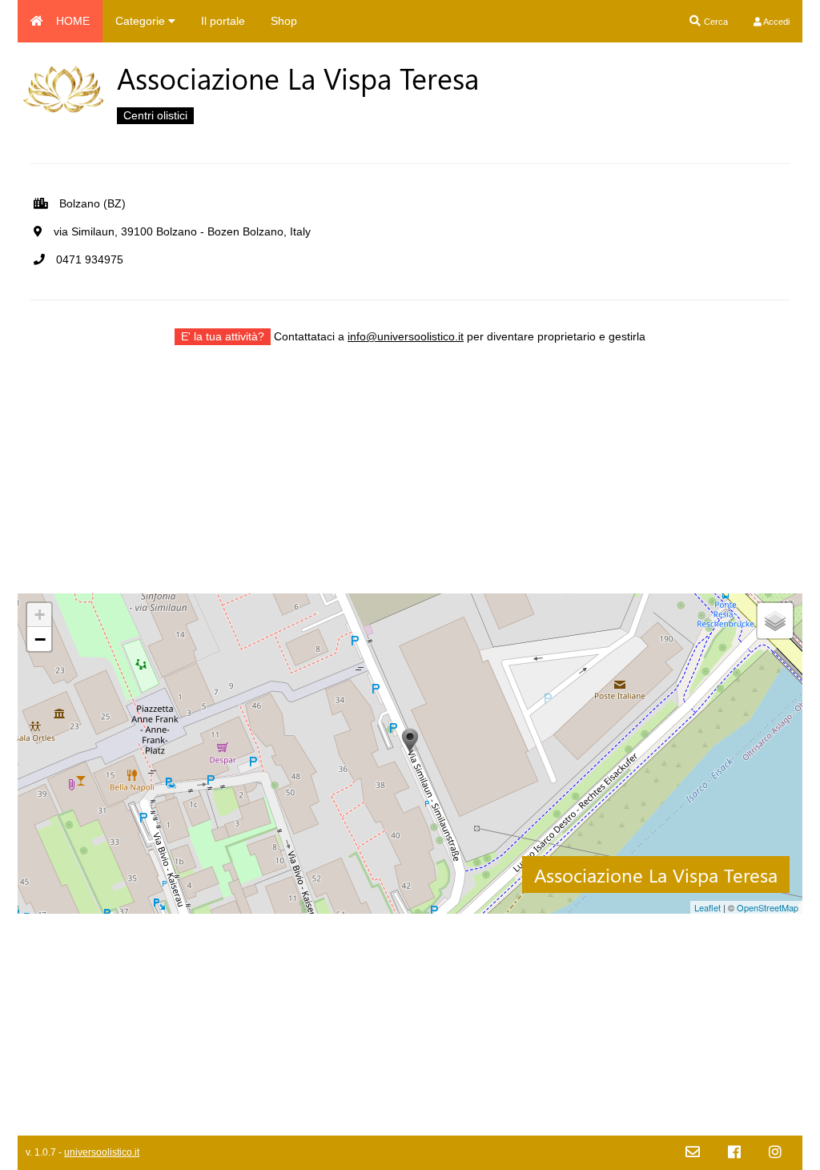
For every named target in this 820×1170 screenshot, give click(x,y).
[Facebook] (734, 1153)
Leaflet (707, 907)
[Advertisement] (410, 481)
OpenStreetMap (767, 907)
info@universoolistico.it (406, 336)
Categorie (141, 20)
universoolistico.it (101, 1152)
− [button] (40, 639)
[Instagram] (775, 1153)
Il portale (223, 20)
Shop (284, 20)
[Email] (693, 1153)
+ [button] (39, 615)
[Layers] (775, 620)
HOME (73, 20)
